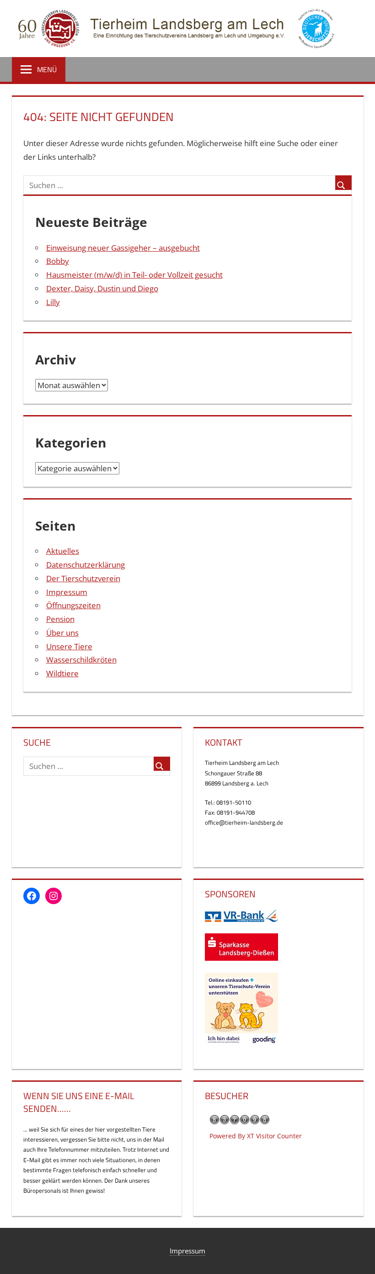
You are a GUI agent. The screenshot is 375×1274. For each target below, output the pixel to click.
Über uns (62, 632)
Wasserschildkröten (81, 659)
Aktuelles (62, 551)
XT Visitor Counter (274, 1136)
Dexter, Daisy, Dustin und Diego (102, 288)
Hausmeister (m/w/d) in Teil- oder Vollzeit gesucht (134, 274)
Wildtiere (62, 673)
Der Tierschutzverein (83, 578)
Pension (60, 619)
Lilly (53, 302)
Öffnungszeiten (73, 605)
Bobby (57, 261)
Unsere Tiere (69, 646)
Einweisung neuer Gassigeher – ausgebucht (123, 247)
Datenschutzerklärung (85, 564)
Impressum (66, 592)
